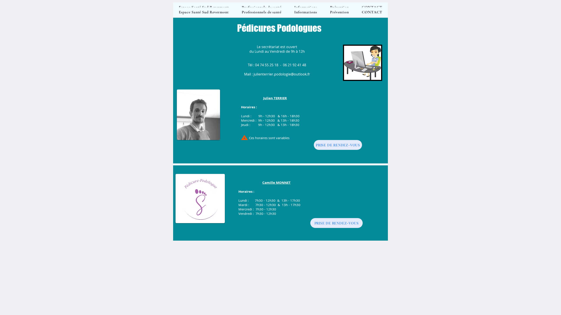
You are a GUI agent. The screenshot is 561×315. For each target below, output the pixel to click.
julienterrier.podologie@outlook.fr (282, 74)
